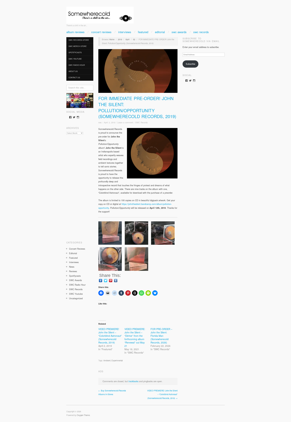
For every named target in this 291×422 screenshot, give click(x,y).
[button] (111, 233)
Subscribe (190, 63)
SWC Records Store (79, 40)
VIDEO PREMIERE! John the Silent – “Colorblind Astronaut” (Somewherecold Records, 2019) (110, 335)
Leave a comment (125, 122)
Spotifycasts (75, 52)
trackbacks (133, 381)
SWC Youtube (75, 59)
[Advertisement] (79, 186)
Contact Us (74, 77)
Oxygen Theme (83, 415)
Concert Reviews (101, 31)
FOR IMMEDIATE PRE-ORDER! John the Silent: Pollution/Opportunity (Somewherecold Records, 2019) (137, 107)
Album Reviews (75, 31)
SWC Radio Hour (77, 65)
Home (111, 39)
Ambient (106, 360)
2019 (120, 39)
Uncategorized (76, 298)
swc (100, 122)
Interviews (124, 31)
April (127, 39)
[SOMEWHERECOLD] (100, 14)
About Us (73, 71)
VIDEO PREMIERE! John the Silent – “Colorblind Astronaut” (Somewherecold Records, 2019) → (162, 394)
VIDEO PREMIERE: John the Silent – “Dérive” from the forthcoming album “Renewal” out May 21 (134, 337)
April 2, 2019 (109, 122)
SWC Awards (179, 31)
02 (134, 39)
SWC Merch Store (78, 46)
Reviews (73, 271)
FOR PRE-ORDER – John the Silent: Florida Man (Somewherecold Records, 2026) (161, 335)
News (71, 266)
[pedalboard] (79, 100)
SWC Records (201, 31)
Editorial (160, 31)
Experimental (117, 360)
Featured (143, 31)
